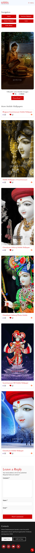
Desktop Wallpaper (26, 16)
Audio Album (8, 25)
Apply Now (7, 539)
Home (9, 16)
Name (5, 500)
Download (17, 98)
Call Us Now (19, 539)
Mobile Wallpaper (9, 21)
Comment (6, 478)
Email (5, 508)
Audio (26, 21)
